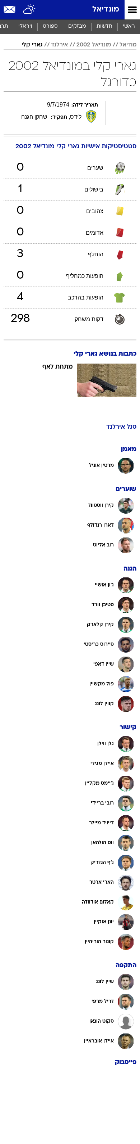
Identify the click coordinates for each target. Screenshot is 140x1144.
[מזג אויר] (29, 9)
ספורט (50, 26)
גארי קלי (32, 45)
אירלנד (59, 45)
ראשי (129, 26)
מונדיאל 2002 (93, 45)
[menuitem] (104, 27)
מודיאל (128, 45)
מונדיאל (105, 9)
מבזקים (77, 26)
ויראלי (25, 26)
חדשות (104, 26)
